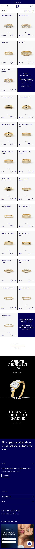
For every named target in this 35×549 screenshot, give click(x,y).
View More (17, 348)
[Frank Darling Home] (17, 6)
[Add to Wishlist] (11, 35)
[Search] (7, 6)
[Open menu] (2, 6)
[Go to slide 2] (9, 332)
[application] (29, 543)
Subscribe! (6, 475)
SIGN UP (9, 541)
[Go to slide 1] (25, 32)
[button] (32, 463)
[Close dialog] (33, 525)
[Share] (15, 35)
